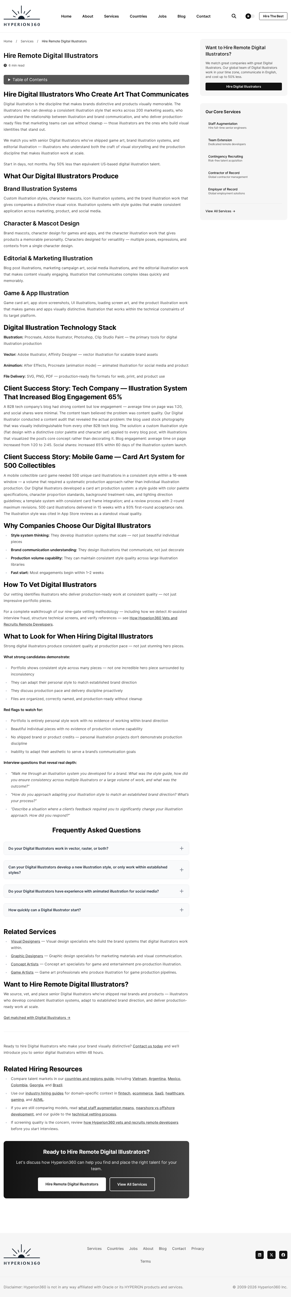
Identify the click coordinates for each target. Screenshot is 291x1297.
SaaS (159, 1093)
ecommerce (143, 1093)
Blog (182, 16)
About (87, 16)
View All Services (132, 1184)
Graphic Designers (27, 956)
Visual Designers (25, 941)
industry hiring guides (44, 1093)
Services (111, 16)
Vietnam (139, 1078)
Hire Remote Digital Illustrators (71, 1184)
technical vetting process (94, 1114)
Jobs (162, 16)
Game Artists (22, 972)
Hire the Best (273, 16)
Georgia (36, 1085)
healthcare (175, 1093)
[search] (236, 16)
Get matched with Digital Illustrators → (37, 1017)
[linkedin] (260, 1255)
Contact (203, 16)
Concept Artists (25, 964)
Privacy (197, 1248)
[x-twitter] (271, 1255)
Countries (138, 16)
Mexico (174, 1078)
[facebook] (283, 1255)
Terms (145, 1261)
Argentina (157, 1078)
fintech (124, 1093)
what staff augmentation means (106, 1107)
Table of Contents (30, 79)
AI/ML (38, 1099)
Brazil (57, 1085)
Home (66, 16)
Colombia (19, 1085)
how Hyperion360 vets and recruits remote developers (131, 1122)
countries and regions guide (89, 1078)
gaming (17, 1099)
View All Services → (220, 211)
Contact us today (148, 1046)
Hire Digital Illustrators (243, 86)
